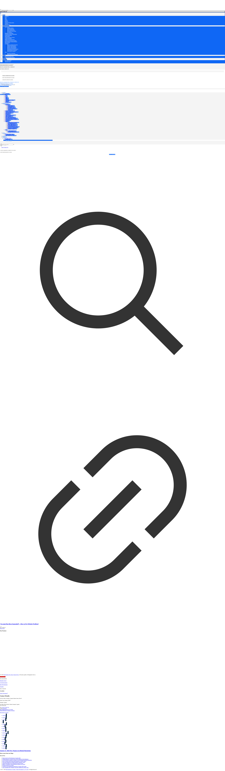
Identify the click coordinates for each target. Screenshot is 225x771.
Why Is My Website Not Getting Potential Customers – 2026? (13, 762)
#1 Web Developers (3, 682)
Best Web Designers (4, 684)
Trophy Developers (4, 693)
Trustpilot (2, 686)
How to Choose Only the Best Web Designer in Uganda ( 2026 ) (14, 761)
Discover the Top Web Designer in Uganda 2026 (11, 758)
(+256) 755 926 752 (5, 707)
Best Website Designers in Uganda (6, 709)
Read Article (2, 628)
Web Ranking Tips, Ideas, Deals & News (11, 674)
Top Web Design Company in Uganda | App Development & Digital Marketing (17, 760)
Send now (5, 708)
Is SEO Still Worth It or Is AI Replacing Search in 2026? (12, 763)
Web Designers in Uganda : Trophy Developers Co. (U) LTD (17, 769)
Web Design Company (4, 712)
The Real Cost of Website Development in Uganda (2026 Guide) (14, 766)
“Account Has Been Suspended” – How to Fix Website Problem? (19, 624)
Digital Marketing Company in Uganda (7, 710)
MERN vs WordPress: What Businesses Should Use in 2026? (13, 764)
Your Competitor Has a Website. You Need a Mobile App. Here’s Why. (15, 767)
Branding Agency (3, 680)
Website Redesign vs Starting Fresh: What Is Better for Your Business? (15, 759)
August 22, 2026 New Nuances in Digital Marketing (15, 750)
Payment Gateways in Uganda (8, 765)
